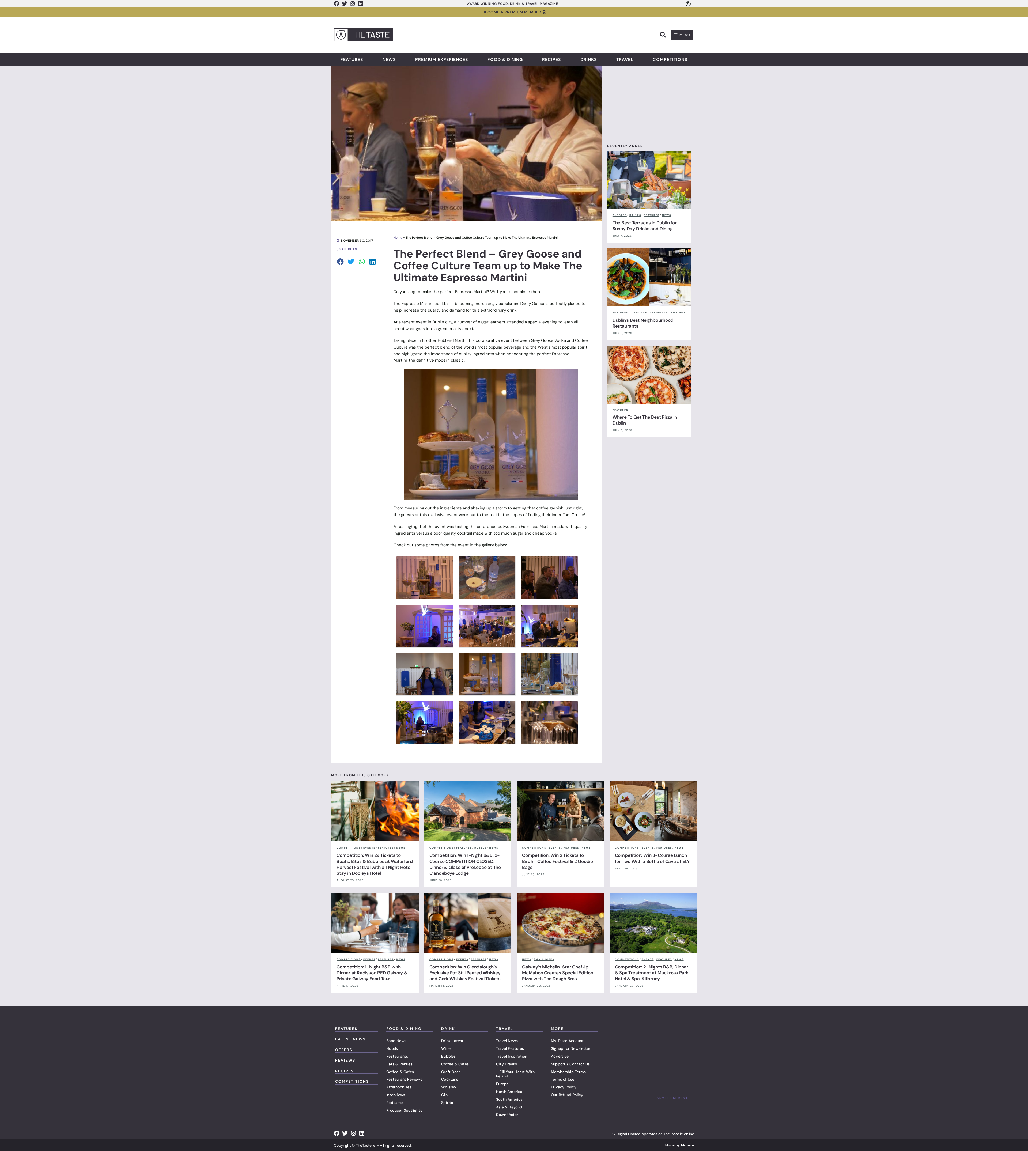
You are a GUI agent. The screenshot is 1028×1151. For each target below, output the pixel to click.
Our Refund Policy (567, 1094)
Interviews (395, 1094)
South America (509, 1099)
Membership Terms (568, 1071)
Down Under (507, 1114)
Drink (448, 1028)
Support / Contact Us (570, 1064)
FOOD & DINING (404, 1028)
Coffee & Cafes (400, 1071)
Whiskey (448, 1087)
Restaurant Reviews (404, 1079)
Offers (343, 1049)
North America (509, 1091)
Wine (446, 1048)
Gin (444, 1094)
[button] (662, 34)
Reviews (345, 1060)
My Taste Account (567, 1040)
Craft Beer (450, 1071)
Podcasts (394, 1102)
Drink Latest (452, 1040)
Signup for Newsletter (570, 1048)
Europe (502, 1083)
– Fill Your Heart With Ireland (515, 1074)
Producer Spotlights (404, 1110)
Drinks (588, 59)
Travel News (507, 1040)
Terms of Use (562, 1079)
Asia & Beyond (509, 1107)
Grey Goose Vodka (548, 340)
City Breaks (506, 1064)
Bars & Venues (399, 1064)
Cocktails (449, 1079)
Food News (396, 1040)
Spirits (447, 1102)
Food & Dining (505, 59)
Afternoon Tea (399, 1087)
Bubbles (448, 1056)
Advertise (560, 1056)
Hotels (392, 1048)
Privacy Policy (563, 1087)
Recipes (551, 59)
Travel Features (510, 1048)
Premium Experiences (441, 59)
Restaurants (397, 1056)
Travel (624, 59)
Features (352, 59)
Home (398, 238)
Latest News (350, 1039)
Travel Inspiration (511, 1056)
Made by (679, 1145)
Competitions (670, 59)
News (389, 59)
